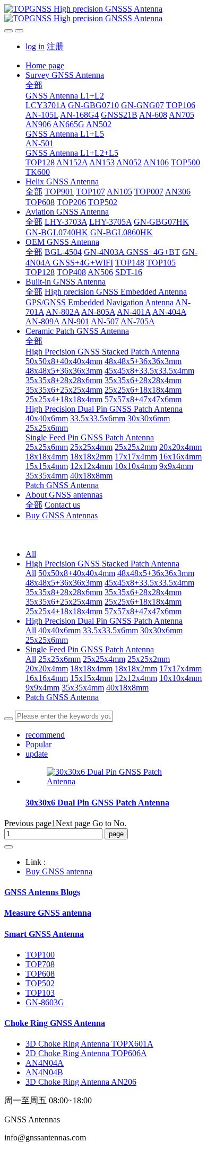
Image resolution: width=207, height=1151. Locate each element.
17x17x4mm (180, 668)
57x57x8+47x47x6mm (143, 611)
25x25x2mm (148, 658)
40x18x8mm (127, 687)
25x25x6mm (46, 639)
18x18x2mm (136, 668)
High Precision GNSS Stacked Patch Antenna (102, 563)
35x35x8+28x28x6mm (63, 592)
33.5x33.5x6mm (110, 630)
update (36, 753)
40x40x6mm (59, 630)
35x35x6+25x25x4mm (63, 601)
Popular (38, 744)
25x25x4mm (104, 658)
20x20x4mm (46, 668)
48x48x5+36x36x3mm (155, 573)
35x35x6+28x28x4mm (143, 592)
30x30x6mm (161, 630)
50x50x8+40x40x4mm (76, 573)
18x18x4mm (91, 668)
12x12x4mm (136, 678)
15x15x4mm (91, 678)
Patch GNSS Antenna (62, 697)
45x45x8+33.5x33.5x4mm (149, 582)
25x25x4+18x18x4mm (63, 611)
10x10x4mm (180, 678)
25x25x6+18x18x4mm (143, 601)
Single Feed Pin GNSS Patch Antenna (89, 649)
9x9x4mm (42, 687)
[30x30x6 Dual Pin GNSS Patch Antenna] (114, 781)
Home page (44, 65)
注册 (55, 46)
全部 (33, 85)
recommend (45, 734)
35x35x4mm (83, 687)
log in (35, 46)
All (30, 554)
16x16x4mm (46, 678)
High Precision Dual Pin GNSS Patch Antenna (104, 620)
